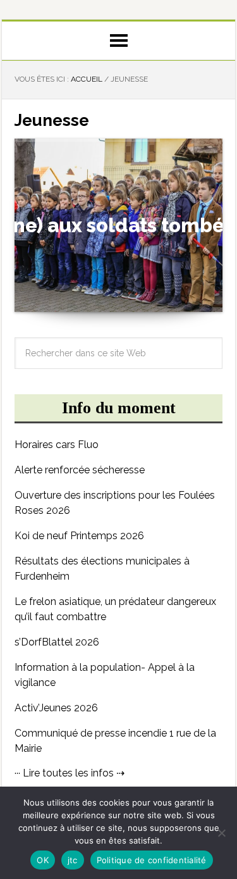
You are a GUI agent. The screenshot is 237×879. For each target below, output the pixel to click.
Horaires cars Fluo (57, 445)
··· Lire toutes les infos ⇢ (70, 773)
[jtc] (221, 832)
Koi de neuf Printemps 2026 (79, 536)
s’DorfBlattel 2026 (57, 642)
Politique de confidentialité (152, 860)
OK (43, 860)
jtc (73, 860)
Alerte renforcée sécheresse (80, 470)
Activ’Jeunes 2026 (56, 708)
